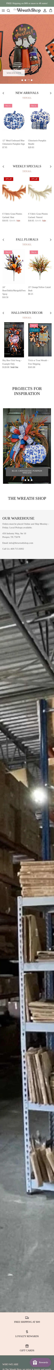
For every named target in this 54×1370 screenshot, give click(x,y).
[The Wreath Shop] (27, 10)
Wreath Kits (14, 73)
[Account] (44, 10)
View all (27, 98)
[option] (27, 49)
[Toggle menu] (3, 10)
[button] (22, 80)
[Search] (10, 10)
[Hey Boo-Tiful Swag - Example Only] (14, 339)
